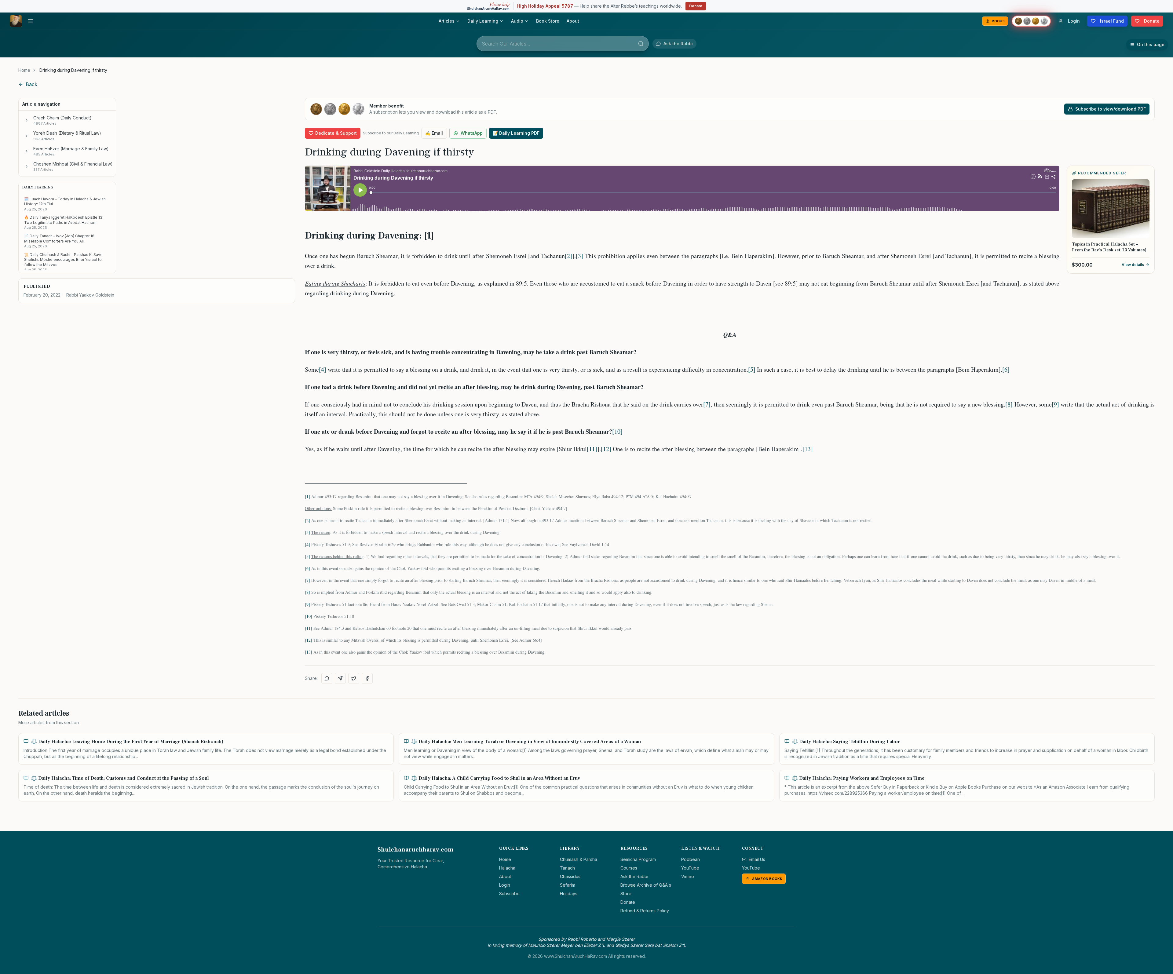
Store (625, 893)
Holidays (568, 893)
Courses (628, 867)
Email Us (757, 859)
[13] (807, 449)
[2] (568, 256)
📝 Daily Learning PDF (516, 133)
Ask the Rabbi (634, 876)
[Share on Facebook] (367, 678)
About (573, 21)
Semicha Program (638, 859)
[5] (751, 369)
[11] (592, 449)
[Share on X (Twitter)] (353, 678)
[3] (579, 256)
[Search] (641, 44)
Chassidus (570, 876)
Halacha (507, 867)
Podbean (690, 859)
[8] (1009, 404)
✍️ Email (434, 133)
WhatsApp (472, 133)
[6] (1006, 369)
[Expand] (26, 120)
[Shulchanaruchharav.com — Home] (16, 21)
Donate (695, 6)
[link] (73, 70)
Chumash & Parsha (578, 859)
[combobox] (563, 43)
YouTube (690, 867)
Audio (517, 21)
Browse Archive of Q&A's (645, 885)
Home (24, 70)
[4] (322, 369)
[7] (707, 404)
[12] (606, 449)
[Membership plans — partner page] (1031, 21)
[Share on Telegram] (340, 678)
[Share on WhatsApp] (326, 678)
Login (504, 885)
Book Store (547, 21)
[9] (1055, 404)
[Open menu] (30, 21)
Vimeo (687, 876)
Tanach (567, 867)
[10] (617, 431)
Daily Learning (482, 21)
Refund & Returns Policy (644, 910)
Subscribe (509, 893)
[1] (307, 496)
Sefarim (567, 885)
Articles (447, 21)
